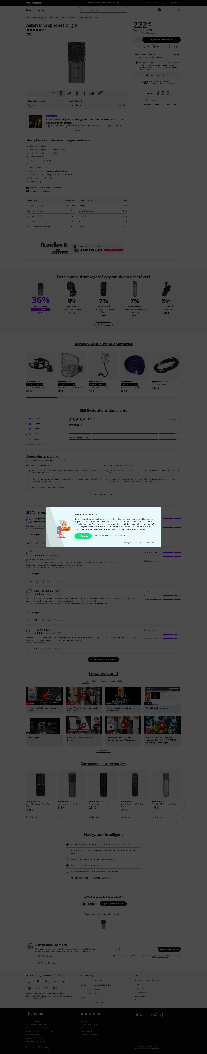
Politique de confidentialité (144, 543)
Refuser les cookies (103, 535)
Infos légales (127, 543)
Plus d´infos (120, 535)
